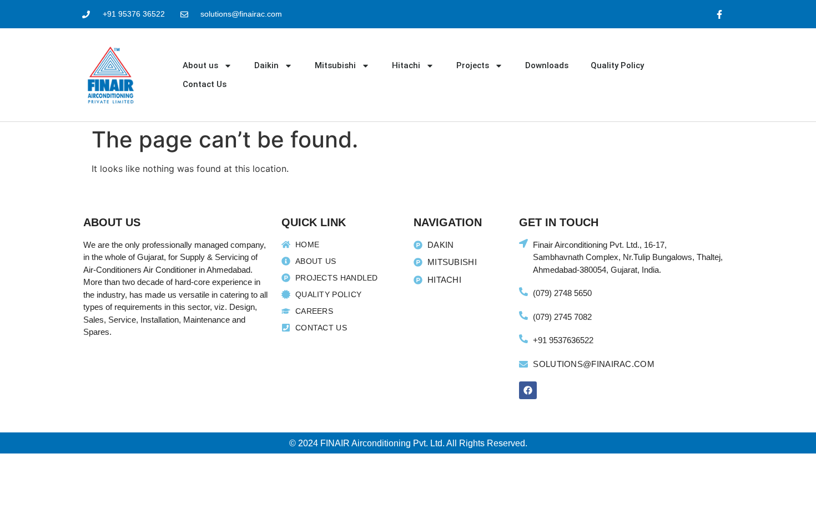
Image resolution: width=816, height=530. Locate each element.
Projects (472, 65)
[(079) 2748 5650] (523, 291)
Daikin (266, 65)
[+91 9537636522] (523, 338)
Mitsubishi (335, 65)
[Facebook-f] (720, 14)
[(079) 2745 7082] (523, 315)
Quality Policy (617, 65)
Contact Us (204, 84)
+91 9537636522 (563, 340)
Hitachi (406, 65)
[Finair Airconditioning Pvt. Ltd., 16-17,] (523, 243)
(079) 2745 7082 (562, 317)
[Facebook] (528, 390)
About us (200, 65)
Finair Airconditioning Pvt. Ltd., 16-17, (600, 244)
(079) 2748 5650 (562, 293)
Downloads (546, 65)
